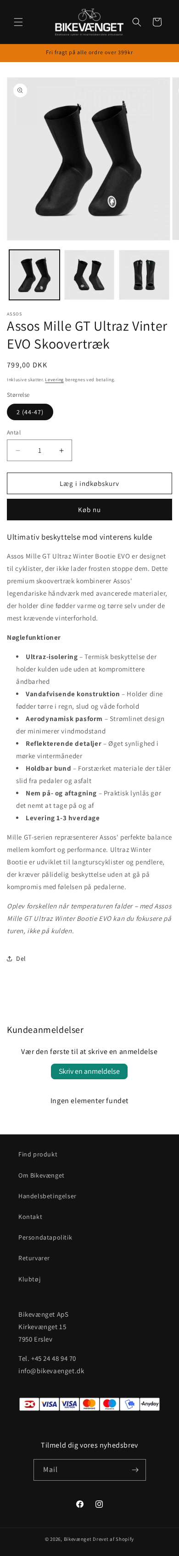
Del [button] (21, 958)
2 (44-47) (30, 412)
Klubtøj (29, 1279)
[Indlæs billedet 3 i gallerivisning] (144, 275)
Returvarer (34, 1258)
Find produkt (37, 1154)
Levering (54, 380)
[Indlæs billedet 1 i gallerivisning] (34, 275)
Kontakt (30, 1216)
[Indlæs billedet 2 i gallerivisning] (89, 275)
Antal (14, 432)
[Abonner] (135, 1470)
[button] (18, 22)
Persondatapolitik (45, 1237)
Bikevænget (78, 1539)
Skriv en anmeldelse (89, 1071)
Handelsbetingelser (47, 1196)
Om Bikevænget (41, 1175)
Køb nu (89, 509)
